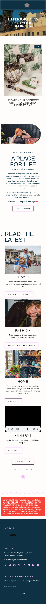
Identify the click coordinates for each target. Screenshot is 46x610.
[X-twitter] (19, 565)
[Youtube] (38, 565)
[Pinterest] (33, 565)
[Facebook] (14, 565)
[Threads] (9, 565)
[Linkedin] (28, 565)
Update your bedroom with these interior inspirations (23, 103)
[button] (27, 5)
